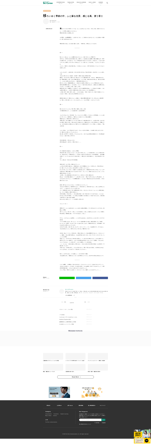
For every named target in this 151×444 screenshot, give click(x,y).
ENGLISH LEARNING (81, 3)
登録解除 (104, 422)
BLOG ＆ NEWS (92, 3)
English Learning (64, 413)
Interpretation (48, 413)
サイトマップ (102, 405)
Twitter (83, 278)
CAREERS (101, 3)
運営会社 (48, 405)
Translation (56, 413)
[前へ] (63, 302)
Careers (55, 415)
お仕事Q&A (59, 405)
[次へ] (88, 302)
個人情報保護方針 (91, 405)
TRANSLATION (70, 3)
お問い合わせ (70, 405)
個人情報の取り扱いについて (85, 424)
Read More (75, 377)
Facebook (100, 278)
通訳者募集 (81, 405)
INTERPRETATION (61, 3)
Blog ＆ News (48, 415)
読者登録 (97, 422)
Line (67, 278)
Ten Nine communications (51, 422)
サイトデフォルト (53, 20)
